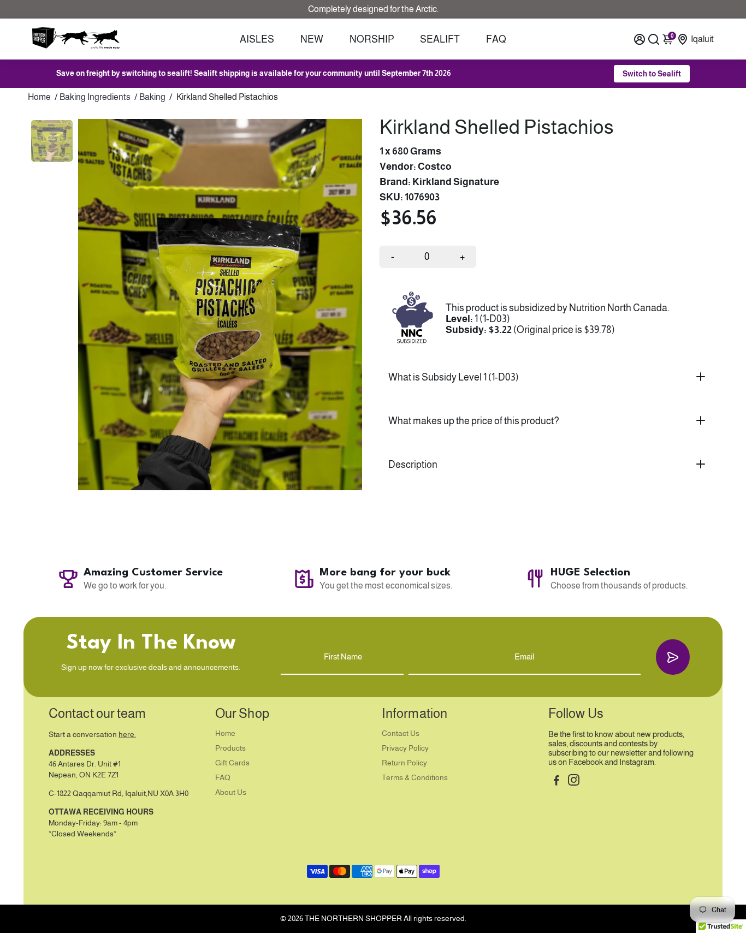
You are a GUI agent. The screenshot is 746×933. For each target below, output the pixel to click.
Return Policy (404, 763)
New (311, 39)
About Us (230, 792)
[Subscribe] (673, 657)
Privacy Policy (405, 748)
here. (127, 734)
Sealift (440, 39)
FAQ (496, 39)
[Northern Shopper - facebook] (556, 781)
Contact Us (400, 733)
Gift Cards (232, 763)
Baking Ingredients (95, 97)
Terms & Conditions (415, 778)
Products (230, 748)
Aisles (257, 39)
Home (39, 97)
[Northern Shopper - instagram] (574, 781)
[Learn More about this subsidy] (413, 319)
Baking (152, 97)
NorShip (372, 39)
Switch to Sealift (652, 73)
